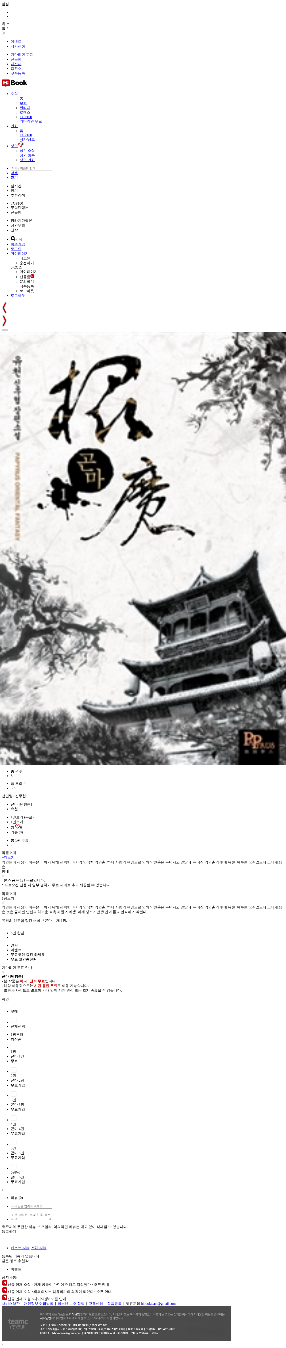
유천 (14, 809)
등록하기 (9, 1231)
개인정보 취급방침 (38, 1303)
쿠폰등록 (18, 73)
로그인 (16, 249)
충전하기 (27, 263)
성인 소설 (27, 150)
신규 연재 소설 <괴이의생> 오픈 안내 (37, 1299)
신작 (14, 230)
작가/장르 (27, 139)
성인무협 (18, 225)
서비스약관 (11, 1303)
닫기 (14, 178)
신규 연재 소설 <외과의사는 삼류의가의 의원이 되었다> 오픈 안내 (60, 1292)
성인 (14, 146)
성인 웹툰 (27, 155)
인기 (14, 191)
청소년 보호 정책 (71, 1303)
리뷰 (17, 832)
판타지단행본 (21, 221)
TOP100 (26, 117)
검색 (14, 173)
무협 (23, 103)
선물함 (16, 59)
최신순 (16, 1039)
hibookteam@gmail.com (158, 1303)
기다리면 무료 (22, 54)
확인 (5, 999)
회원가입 (18, 244)
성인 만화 (27, 160)
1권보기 (17, 822)
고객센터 (96, 1303)
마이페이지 (20, 253)
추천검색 (18, 195)
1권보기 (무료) (22, 817)
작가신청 (18, 46)
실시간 (16, 186)
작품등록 (27, 286)
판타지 (25, 108)
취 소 (6, 24)
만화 (14, 126)
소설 (14, 94)
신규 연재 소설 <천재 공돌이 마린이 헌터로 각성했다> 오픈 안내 (58, 1284)
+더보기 (8, 857)
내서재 (16, 64)
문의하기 (27, 281)
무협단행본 (20, 208)
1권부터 (17, 1034)
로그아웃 (27, 291)
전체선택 (18, 1026)
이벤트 (16, 41)
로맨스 (25, 112)
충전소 (16, 69)
